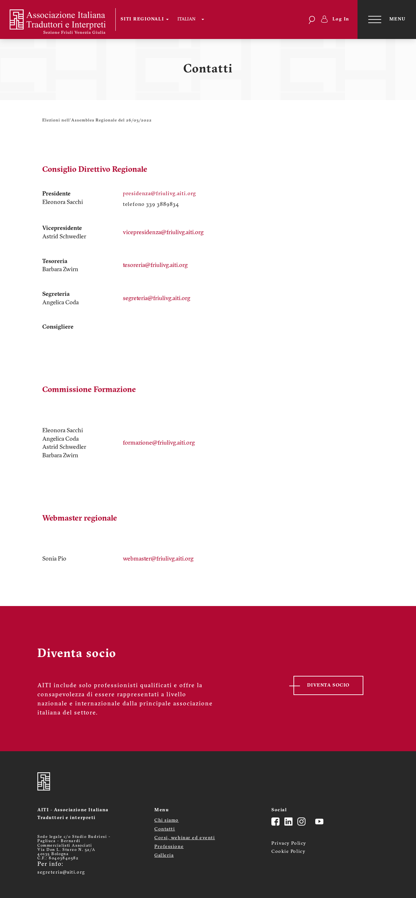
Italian (186, 19)
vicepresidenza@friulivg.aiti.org (163, 233)
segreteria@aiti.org (61, 872)
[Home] (62, 19)
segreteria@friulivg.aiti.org (156, 299)
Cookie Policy (288, 851)
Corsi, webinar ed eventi (184, 838)
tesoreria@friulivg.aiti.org (155, 266)
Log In (341, 19)
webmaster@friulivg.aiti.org (158, 559)
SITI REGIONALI (143, 19)
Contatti (164, 829)
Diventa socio (328, 685)
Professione (169, 846)
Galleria (164, 855)
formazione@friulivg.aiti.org (159, 443)
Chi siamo (166, 820)
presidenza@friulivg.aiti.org (159, 193)
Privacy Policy (288, 843)
